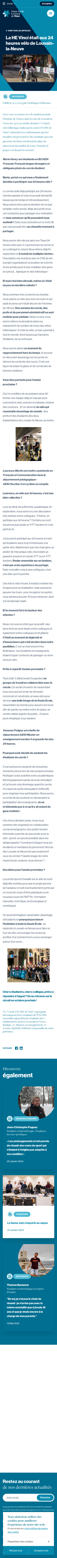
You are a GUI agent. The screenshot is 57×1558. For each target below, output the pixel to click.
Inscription (47, 3)
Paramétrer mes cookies (20, 1541)
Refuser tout (15, 1550)
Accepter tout (41, 1550)
